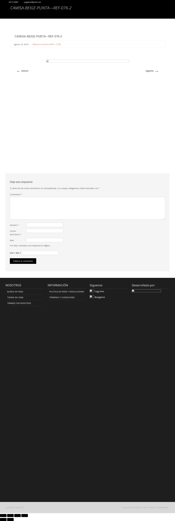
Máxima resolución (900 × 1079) (47, 44)
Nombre (14, 225)
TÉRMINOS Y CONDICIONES (62, 297)
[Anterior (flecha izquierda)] (3, 519)
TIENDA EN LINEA (15, 297)
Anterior (22, 70)
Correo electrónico (15, 233)
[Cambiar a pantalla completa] (10, 515)
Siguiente (152, 70)
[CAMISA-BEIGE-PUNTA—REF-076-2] (87, 109)
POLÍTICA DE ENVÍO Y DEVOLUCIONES (66, 291)
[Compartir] (17, 515)
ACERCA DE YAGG (15, 291)
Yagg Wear (99, 291)
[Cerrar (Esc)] (24, 515)
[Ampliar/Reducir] (3, 515)
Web (12, 240)
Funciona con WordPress (132, 507)
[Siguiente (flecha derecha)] (10, 519)
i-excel (150, 507)
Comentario (16, 194)
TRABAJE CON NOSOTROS (19, 303)
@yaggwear (99, 297)
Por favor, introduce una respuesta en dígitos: (30, 245)
